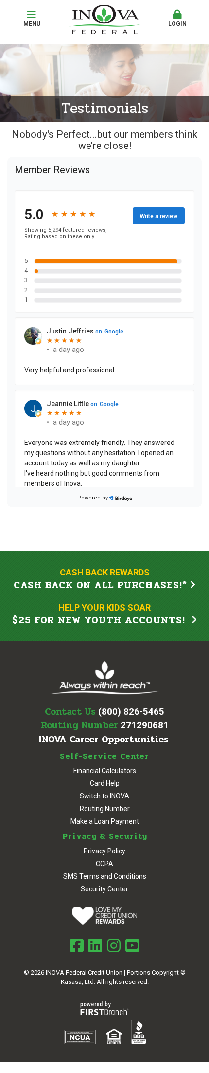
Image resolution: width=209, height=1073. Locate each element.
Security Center (104, 889)
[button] (177, 19)
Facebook (77, 945)
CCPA (104, 864)
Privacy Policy (104, 851)
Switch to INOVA (104, 796)
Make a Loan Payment (104, 821)
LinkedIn (95, 945)
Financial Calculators (104, 771)
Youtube (132, 945)
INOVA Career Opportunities (103, 739)
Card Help (105, 783)
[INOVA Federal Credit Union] (104, 19)
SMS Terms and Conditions (104, 876)
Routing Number (105, 809)
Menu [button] (31, 23)
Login (177, 23)
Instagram (114, 945)
